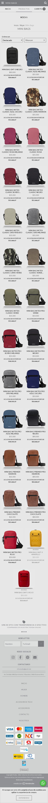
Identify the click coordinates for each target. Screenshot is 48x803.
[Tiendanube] (24, 784)
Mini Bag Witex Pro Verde (36, 312)
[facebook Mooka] (20, 657)
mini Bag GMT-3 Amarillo (36, 553)
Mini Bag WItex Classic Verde (12, 312)
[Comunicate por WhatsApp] (43, 783)
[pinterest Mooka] (28, 657)
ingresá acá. (40, 777)
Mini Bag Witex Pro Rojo (12, 553)
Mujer (22, 25)
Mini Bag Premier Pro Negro (36, 432)
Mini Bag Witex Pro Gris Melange (12, 392)
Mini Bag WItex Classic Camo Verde (12, 272)
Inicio (16, 25)
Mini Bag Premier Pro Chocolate (36, 513)
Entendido (24, 798)
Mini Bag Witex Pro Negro (36, 352)
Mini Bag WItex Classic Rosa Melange (12, 151)
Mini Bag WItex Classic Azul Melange (35, 70)
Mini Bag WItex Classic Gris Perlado (12, 231)
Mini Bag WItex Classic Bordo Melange (12, 191)
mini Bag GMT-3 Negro (12, 69)
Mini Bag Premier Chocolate (12, 513)
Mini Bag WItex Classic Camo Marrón (35, 111)
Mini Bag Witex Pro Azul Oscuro (36, 392)
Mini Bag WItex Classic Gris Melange (36, 231)
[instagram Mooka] (13, 657)
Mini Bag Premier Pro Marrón (36, 473)
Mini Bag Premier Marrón (12, 473)
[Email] (35, 657)
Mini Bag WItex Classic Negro (36, 191)
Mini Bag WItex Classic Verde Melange (36, 272)
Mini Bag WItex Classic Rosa (36, 151)
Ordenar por (6, 37)
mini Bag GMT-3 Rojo (24, 592)
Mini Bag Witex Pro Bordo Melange (12, 352)
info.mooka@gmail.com (24, 669)
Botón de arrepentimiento (24, 780)
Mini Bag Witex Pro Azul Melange (12, 432)
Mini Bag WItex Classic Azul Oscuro (12, 111)
